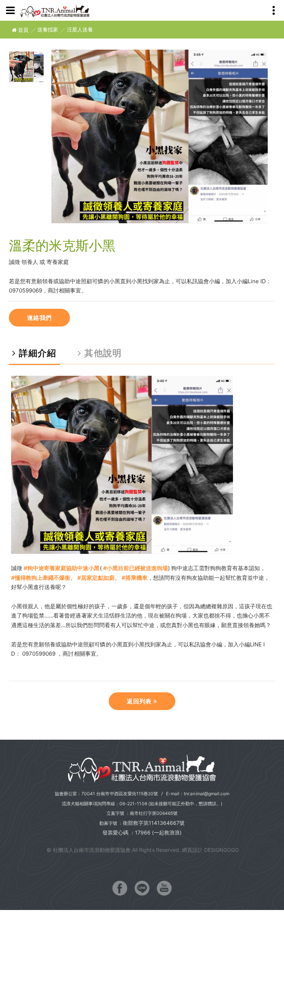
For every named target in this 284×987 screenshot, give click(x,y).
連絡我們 (39, 317)
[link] (61, 568)
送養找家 (47, 30)
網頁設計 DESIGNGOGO (210, 850)
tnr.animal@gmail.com (206, 793)
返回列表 (140, 701)
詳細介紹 (36, 353)
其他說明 (101, 353)
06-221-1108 (133, 803)
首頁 (22, 30)
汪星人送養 (80, 30)
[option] (160, 137)
